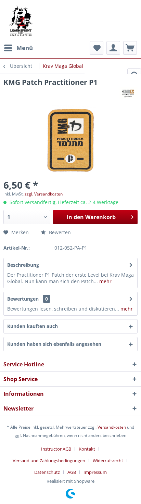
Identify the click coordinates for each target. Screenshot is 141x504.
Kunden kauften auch (32, 326)
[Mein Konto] (113, 48)
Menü (24, 48)
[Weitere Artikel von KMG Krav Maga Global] (128, 93)
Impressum (95, 472)
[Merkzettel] (96, 48)
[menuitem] (18, 48)
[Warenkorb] (130, 48)
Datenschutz (47, 472)
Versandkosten (112, 427)
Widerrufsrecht (108, 460)
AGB (71, 472)
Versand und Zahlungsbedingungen (49, 460)
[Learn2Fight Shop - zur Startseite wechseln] (20, 37)
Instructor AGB (56, 449)
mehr (105, 281)
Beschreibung (23, 265)
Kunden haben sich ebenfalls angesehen (54, 344)
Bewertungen (23, 298)
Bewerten (59, 232)
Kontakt (87, 449)
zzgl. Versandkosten (44, 194)
